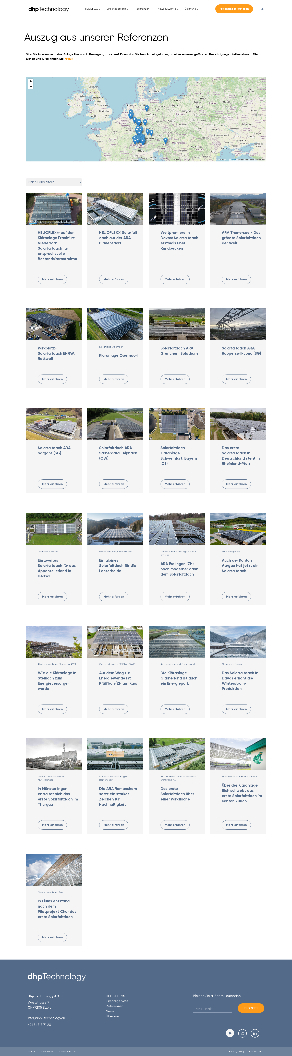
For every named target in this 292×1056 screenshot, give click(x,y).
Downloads (47, 1051)
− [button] (31, 86)
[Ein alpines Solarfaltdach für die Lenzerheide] (115, 529)
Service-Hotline (67, 1051)
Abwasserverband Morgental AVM (57, 664)
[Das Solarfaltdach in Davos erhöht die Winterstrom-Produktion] (238, 642)
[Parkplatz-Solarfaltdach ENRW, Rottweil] (54, 324)
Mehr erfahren (52, 279)
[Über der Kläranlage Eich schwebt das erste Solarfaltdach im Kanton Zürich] (238, 754)
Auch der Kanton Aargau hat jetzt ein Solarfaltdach (240, 565)
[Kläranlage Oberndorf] (115, 324)
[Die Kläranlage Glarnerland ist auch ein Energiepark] (177, 642)
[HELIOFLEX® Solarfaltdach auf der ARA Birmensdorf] (115, 209)
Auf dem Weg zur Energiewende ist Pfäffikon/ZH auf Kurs (118, 678)
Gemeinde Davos (232, 664)
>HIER (69, 59)
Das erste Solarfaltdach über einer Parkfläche (177, 793)
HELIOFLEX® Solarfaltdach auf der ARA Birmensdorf (118, 237)
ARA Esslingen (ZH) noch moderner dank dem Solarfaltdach (179, 569)
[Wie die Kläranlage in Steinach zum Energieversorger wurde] (54, 642)
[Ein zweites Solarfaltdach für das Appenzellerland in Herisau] (54, 529)
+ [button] (31, 81)
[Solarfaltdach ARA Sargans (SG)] (54, 424)
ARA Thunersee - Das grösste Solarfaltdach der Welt (241, 237)
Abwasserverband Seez (51, 892)
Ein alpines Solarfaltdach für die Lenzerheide (117, 565)
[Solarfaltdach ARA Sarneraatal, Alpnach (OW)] (115, 424)
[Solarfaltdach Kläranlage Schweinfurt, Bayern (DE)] (177, 424)
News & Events (167, 8)
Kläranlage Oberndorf (111, 346)
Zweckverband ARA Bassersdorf (240, 776)
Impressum (255, 1051)
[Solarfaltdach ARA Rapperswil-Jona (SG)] (238, 324)
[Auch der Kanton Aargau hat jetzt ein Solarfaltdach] (238, 529)
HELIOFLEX (91, 8)
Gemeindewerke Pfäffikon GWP (117, 664)
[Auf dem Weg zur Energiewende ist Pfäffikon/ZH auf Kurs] (115, 642)
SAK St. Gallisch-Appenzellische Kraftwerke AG (179, 778)
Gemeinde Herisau (48, 551)
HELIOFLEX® (115, 996)
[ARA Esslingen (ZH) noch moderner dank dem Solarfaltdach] (177, 529)
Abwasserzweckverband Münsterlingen (51, 778)
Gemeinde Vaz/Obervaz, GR (115, 551)
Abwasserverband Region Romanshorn (113, 778)
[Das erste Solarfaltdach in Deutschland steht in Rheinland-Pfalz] (238, 424)
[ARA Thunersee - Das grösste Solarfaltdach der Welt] (238, 209)
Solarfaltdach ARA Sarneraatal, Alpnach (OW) (118, 453)
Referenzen (142, 8)
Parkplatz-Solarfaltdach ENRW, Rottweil (56, 353)
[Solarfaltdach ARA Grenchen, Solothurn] (177, 324)
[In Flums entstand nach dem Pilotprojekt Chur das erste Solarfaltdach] (54, 870)
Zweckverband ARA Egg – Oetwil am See (179, 553)
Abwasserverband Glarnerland (178, 664)
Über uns (190, 8)
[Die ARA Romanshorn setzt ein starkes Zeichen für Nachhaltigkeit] (115, 754)
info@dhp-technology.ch (46, 1018)
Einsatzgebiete (116, 8)
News (110, 1011)
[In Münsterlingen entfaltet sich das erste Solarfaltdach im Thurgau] (54, 754)
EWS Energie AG (231, 551)
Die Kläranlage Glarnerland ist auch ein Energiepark (179, 678)
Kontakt (32, 1051)
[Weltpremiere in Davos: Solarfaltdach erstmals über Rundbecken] (177, 209)
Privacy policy (236, 1051)
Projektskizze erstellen (234, 8)
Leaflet (232, 160)
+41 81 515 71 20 (39, 1025)
